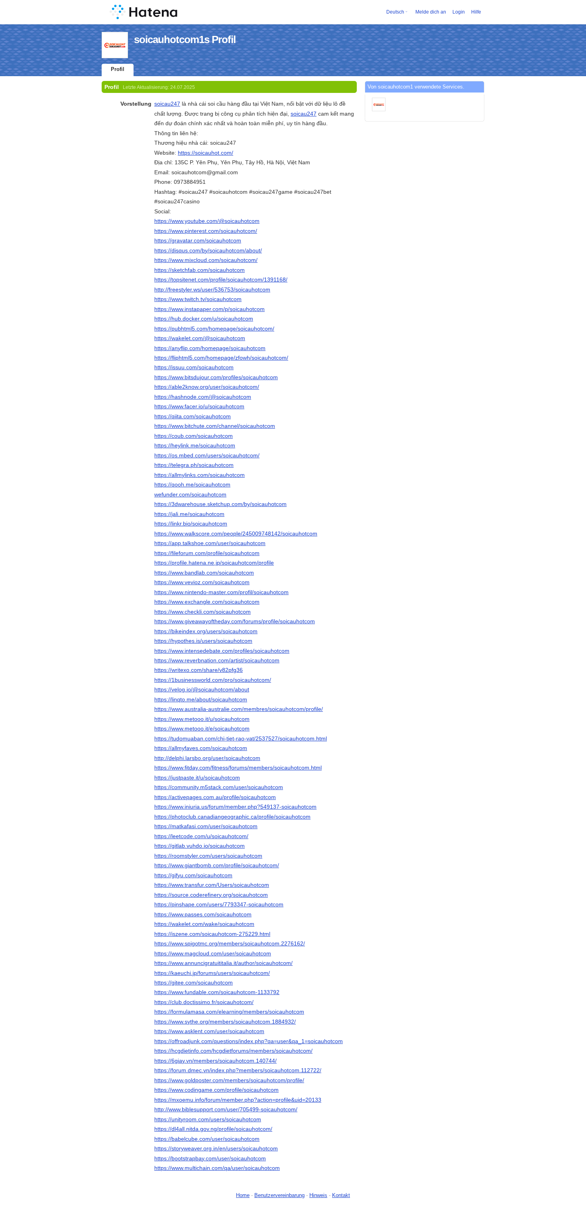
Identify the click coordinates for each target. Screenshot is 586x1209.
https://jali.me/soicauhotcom (189, 514)
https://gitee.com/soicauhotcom (193, 982)
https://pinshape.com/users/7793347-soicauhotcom (218, 904)
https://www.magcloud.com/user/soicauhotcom (212, 953)
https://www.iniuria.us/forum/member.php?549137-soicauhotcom (235, 806)
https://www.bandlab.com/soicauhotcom (204, 572)
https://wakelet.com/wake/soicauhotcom (204, 924)
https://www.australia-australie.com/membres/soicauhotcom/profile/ (238, 709)
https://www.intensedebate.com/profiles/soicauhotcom (221, 651)
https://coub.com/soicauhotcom (193, 436)
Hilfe (476, 12)
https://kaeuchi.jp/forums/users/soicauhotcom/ (212, 973)
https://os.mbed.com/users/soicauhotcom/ (207, 455)
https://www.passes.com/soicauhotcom (203, 914)
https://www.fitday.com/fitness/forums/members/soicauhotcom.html (238, 767)
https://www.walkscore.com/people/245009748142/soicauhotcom (235, 533)
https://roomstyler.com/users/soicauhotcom (208, 856)
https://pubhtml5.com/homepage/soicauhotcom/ (214, 328)
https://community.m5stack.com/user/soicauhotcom (218, 787)
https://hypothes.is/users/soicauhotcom (203, 641)
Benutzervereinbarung (279, 1195)
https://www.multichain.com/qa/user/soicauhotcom (217, 1168)
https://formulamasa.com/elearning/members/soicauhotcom (229, 1011)
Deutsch (395, 12)
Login (458, 12)
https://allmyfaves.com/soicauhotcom (200, 748)
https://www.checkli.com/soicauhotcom (202, 611)
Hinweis (318, 1195)
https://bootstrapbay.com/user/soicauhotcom (210, 1158)
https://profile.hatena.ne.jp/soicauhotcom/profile (214, 562)
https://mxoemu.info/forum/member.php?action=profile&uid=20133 (237, 1100)
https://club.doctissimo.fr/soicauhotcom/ (204, 1002)
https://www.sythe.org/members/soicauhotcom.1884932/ (225, 1021)
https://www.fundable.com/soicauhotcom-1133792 (216, 992)
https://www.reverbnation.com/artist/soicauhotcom (216, 660)
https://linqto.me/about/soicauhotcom (200, 699)
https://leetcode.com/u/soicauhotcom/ (201, 836)
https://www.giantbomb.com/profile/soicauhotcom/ (216, 865)
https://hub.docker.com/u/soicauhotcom (203, 318)
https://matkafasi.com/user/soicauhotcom (206, 826)
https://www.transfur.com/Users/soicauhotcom (211, 885)
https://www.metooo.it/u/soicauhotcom (202, 719)
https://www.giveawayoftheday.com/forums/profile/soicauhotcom (234, 621)
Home (243, 1195)
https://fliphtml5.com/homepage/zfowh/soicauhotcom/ (221, 357)
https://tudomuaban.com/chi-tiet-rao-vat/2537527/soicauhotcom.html (240, 738)
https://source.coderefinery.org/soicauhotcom (211, 895)
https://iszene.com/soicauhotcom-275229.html (212, 934)
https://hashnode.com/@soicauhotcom (202, 397)
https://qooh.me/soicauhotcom (192, 484)
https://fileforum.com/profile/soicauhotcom (207, 553)
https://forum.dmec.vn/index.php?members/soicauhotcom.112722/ (237, 1070)
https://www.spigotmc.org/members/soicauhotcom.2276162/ (229, 943)
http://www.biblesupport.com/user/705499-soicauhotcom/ (225, 1109)
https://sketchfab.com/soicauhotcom (199, 270)
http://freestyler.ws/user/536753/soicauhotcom (212, 289)
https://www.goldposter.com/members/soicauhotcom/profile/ (229, 1080)
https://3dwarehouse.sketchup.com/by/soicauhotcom (220, 504)
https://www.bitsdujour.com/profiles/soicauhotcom (216, 377)
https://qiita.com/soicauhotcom (192, 416)
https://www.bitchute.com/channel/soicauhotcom (214, 426)
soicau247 (167, 103)
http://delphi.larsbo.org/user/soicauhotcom (207, 758)
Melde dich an (430, 12)
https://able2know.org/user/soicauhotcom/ (206, 387)
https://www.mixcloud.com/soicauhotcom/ (206, 260)
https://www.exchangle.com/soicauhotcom (207, 602)
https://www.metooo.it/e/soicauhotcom (202, 728)
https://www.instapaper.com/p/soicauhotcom (209, 309)
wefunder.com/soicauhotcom (190, 494)
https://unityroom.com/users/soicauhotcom (207, 1119)
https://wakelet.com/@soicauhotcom (199, 338)
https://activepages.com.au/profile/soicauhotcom (215, 797)
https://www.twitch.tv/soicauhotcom (198, 299)
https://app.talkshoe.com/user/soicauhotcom (209, 543)
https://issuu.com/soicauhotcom (194, 367)
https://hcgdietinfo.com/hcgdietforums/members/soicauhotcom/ (233, 1051)
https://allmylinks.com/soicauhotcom (199, 475)
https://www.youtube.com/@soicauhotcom (207, 221)
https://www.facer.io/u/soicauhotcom (199, 406)
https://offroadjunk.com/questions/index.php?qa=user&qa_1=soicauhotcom (248, 1041)
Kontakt (341, 1195)
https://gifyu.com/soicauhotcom (193, 875)
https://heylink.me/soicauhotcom (194, 445)
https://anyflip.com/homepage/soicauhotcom (209, 348)
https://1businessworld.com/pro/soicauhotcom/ (212, 680)
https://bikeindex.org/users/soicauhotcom (206, 631)
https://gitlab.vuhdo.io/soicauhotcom (199, 846)
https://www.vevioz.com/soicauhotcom (202, 582)
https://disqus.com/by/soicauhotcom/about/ (208, 250)
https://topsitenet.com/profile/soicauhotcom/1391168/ (220, 279)
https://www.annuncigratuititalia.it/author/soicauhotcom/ (223, 963)
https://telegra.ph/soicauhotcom (194, 465)
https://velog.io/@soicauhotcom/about (201, 689)
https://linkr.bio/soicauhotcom (190, 523)
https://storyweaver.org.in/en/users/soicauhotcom (216, 1148)
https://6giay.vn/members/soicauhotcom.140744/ (215, 1060)
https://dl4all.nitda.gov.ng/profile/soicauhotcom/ (213, 1129)
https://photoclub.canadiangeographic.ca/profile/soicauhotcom (232, 816)
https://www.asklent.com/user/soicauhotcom (209, 1031)
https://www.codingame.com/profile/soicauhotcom (216, 1090)
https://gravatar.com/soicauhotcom (197, 240)
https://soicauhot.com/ (205, 153)
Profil (117, 69)
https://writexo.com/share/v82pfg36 (198, 670)
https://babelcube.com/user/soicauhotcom (207, 1139)
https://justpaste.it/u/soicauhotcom (197, 777)
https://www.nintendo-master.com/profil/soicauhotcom (221, 592)
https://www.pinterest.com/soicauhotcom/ (205, 231)
